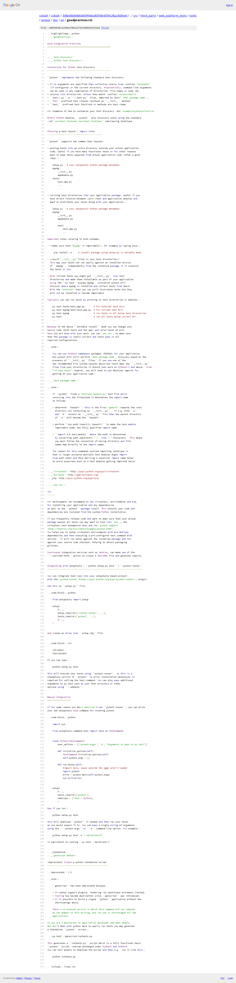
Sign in (229, 5)
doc (55, 20)
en (62, 20)
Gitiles (19, 978)
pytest (45, 20)
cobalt (43, 15)
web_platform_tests (173, 15)
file (105, 27)
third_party (148, 15)
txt (222, 978)
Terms (37, 978)
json (230, 978)
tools (193, 15)
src (135, 15)
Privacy (28, 978)
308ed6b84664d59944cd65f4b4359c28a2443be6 (94, 15)
